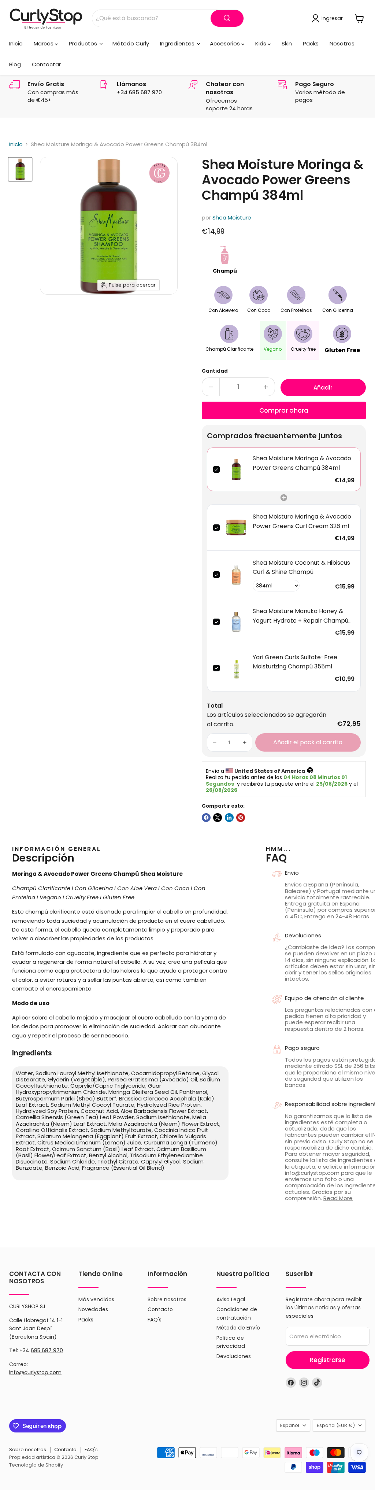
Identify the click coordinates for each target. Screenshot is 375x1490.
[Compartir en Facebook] (206, 817)
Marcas (44, 43)
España (336, 1425)
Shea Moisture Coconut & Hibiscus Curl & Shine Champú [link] (301, 567)
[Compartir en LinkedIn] (229, 817)
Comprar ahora (283, 410)
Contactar (46, 64)
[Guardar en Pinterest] (240, 817)
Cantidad (215, 371)
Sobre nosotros (167, 1299)
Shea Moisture (231, 217)
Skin (287, 43)
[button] (214, 742)
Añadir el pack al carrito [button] (307, 742)
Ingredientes (178, 43)
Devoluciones (233, 1356)
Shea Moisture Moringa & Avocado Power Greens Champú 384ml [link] (302, 463)
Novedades (93, 1309)
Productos (84, 43)
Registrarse (327, 1360)
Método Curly (130, 43)
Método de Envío (238, 1327)
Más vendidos (96, 1299)
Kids (261, 43)
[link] (236, 469)
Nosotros (342, 43)
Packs (311, 43)
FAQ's (154, 1319)
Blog (15, 64)
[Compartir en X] (217, 817)
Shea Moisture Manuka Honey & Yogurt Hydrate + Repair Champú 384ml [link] (300, 616)
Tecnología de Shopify (36, 1464)
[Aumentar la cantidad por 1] (266, 386)
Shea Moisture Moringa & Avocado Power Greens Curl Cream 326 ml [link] (302, 521)
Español (289, 1425)
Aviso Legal (230, 1299)
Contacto (160, 1309)
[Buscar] (227, 18)
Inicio (16, 43)
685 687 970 (47, 1350)
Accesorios (225, 43)
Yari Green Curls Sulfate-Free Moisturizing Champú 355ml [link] (295, 662)
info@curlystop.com (35, 1372)
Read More (338, 1198)
